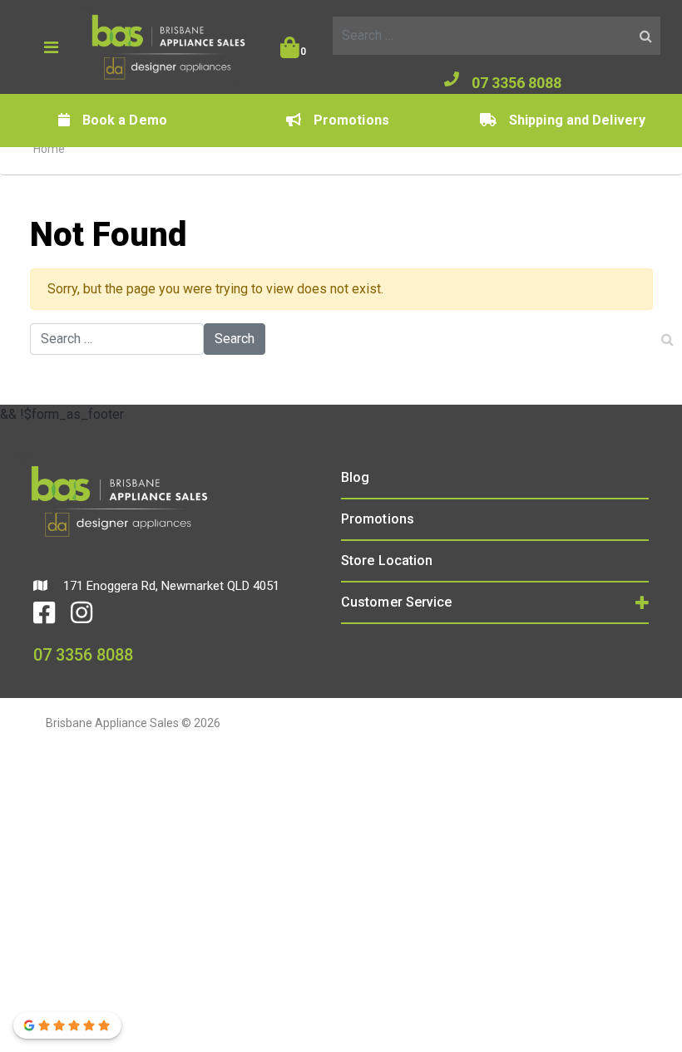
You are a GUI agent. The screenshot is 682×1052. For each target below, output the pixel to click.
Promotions (351, 120)
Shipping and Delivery (577, 120)
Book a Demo (124, 120)
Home (49, 148)
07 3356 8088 (516, 82)
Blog (355, 477)
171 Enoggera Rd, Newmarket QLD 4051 (169, 585)
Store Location (386, 560)
